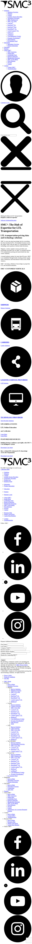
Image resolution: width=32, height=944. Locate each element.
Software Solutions (6, 220)
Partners (6, 49)
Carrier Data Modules (10, 516)
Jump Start (10, 789)
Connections (11, 788)
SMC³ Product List (13, 20)
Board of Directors (13, 56)
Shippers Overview (16, 690)
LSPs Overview (15, 728)
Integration (7, 42)
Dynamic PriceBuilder (14, 38)
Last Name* (4, 646)
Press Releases (11, 61)
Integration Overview (13, 44)
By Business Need (12, 41)
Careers (10, 64)
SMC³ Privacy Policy (22, 665)
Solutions (6, 10)
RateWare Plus (12, 27)
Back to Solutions (15, 689)
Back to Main (11, 684)
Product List (7, 480)
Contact (6, 65)
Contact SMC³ (11, 67)
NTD (12, 724)
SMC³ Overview (12, 52)
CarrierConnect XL (13, 31)
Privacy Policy (8, 675)
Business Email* (5, 649)
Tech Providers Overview (18, 744)
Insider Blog (11, 53)
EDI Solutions (11, 39)
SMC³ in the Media (13, 59)
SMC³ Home (7, 681)
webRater (11, 34)
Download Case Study (7, 447)
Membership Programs (14, 58)
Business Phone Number (7, 651)
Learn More (4, 434)
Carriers (10, 15)
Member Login (8, 494)
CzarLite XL (15, 709)
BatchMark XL (12, 29)
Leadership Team (12, 55)
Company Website (6, 653)
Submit (3, 660)
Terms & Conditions (9, 677)
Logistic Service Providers (11, 477)
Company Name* (5, 648)
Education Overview (13, 786)
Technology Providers (13, 18)
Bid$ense (10, 33)
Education (7, 47)
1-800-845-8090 (5, 469)
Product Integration (13, 45)
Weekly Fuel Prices (9, 514)
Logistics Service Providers (15, 16)
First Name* (4, 644)
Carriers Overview (16, 706)
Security (10, 62)
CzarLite (10, 23)
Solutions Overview (13, 12)
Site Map (6, 678)
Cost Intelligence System (14, 36)
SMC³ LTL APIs (12, 21)
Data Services (14, 722)
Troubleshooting (12, 69)
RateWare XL (12, 25)
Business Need (8, 481)
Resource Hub (8, 512)
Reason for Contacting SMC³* (9, 655)
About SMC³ (7, 50)
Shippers (10, 13)
